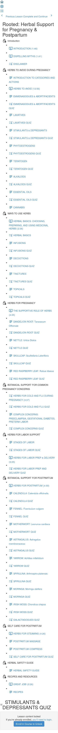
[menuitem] (2, 7)
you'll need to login (42, 719)
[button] (2, 2)
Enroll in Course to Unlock (29, 723)
